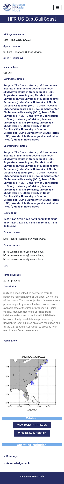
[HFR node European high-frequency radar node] (15, 7)
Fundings (12, 456)
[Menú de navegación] (57, 7)
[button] (32, 456)
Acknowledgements (18, 463)
